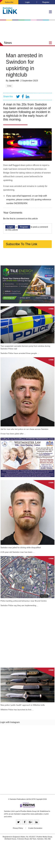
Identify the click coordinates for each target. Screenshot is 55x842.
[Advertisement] (27, 637)
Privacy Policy (18, 828)
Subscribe (9, 2)
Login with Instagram (10, 722)
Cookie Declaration (35, 828)
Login (27, 2)
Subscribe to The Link (21, 244)
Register (45, 2)
